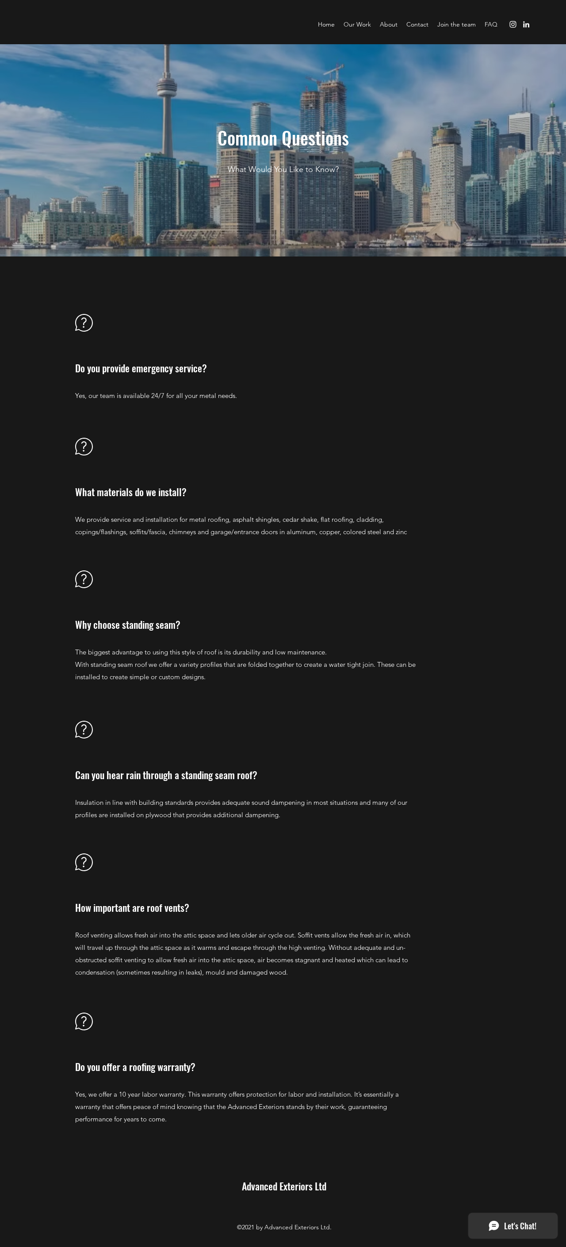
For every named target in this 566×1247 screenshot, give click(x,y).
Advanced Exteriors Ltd (284, 1186)
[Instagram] (513, 24)
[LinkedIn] (526, 24)
